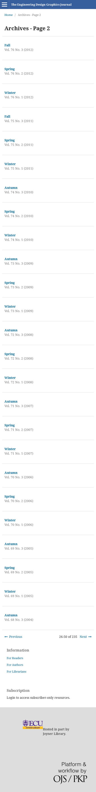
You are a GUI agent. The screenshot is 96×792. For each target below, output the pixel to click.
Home (8, 15)
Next (83, 636)
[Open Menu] (4, 4)
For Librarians (16, 671)
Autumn (10, 188)
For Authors (15, 665)
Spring (9, 69)
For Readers (15, 658)
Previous (15, 636)
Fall (7, 45)
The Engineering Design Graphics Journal (41, 4)
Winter (10, 93)
